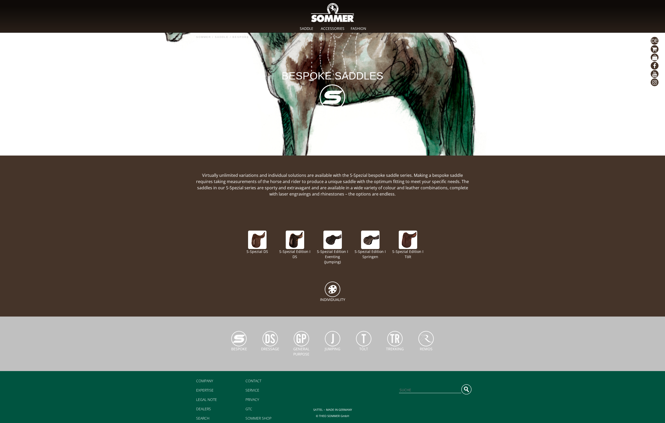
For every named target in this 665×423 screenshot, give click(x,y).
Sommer (203, 37)
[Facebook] (655, 66)
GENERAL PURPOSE (301, 351)
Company (204, 380)
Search (202, 418)
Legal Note (206, 399)
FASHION (358, 28)
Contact (253, 380)
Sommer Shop (258, 418)
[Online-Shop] (655, 57)
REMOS (426, 348)
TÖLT (363, 348)
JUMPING (332, 348)
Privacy (252, 399)
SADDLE (306, 28)
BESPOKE (239, 348)
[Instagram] (655, 82)
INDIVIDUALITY (332, 299)
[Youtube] (655, 74)
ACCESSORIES (332, 28)
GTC (248, 408)
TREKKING (395, 348)
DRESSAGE (270, 348)
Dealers (203, 408)
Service (252, 390)
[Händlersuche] (655, 49)
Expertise (205, 390)
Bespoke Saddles (249, 37)
